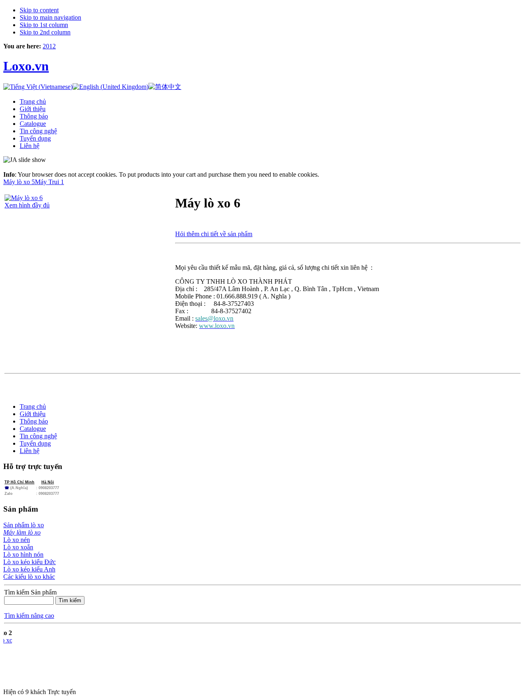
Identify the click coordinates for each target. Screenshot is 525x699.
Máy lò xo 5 (19, 181)
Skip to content (39, 10)
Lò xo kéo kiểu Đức (29, 561)
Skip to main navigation (50, 17)
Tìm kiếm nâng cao (29, 615)
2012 (49, 46)
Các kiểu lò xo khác (29, 576)
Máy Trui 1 (49, 181)
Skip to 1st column (44, 24)
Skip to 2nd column (45, 32)
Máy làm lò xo (22, 532)
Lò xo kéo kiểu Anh (29, 569)
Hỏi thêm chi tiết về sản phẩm (213, 233)
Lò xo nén (16, 539)
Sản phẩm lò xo (23, 524)
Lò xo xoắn (18, 547)
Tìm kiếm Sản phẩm (30, 592)
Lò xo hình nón (23, 554)
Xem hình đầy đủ (27, 205)
